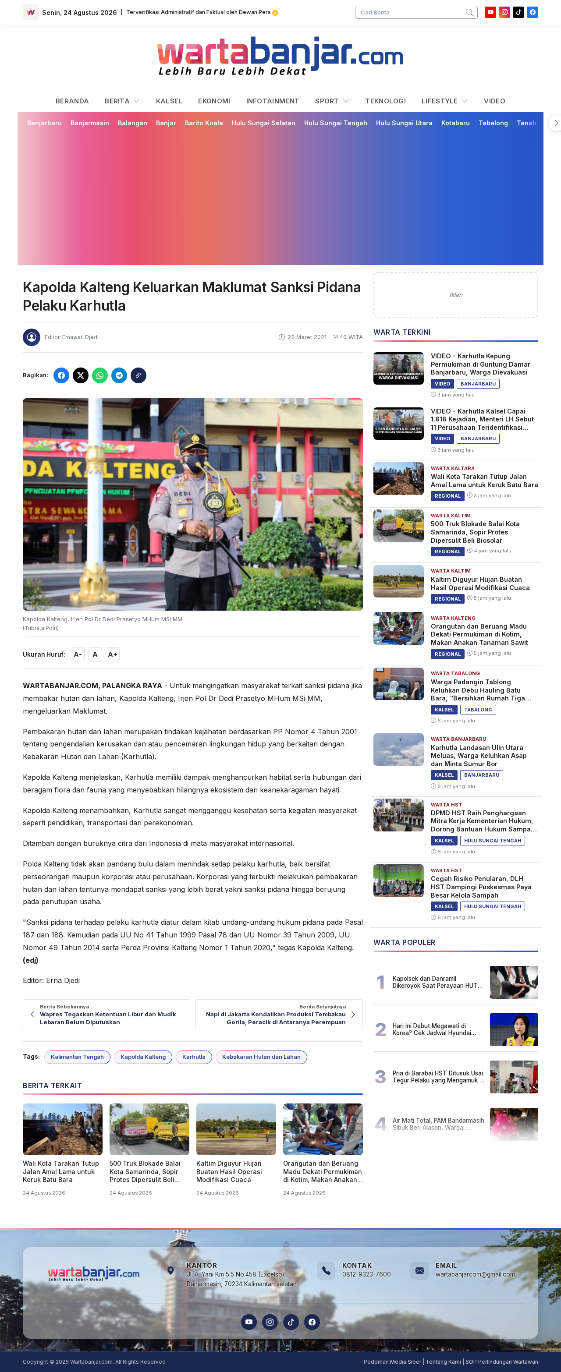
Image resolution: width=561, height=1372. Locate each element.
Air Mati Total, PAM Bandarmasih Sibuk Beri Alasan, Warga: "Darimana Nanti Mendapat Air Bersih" (438, 1124)
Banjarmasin (90, 123)
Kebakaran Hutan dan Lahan (261, 1057)
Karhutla (194, 1057)
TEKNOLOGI (385, 101)
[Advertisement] (280, 195)
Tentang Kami (443, 1361)
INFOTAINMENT (273, 101)
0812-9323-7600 (366, 1274)
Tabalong (493, 123)
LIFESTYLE (441, 101)
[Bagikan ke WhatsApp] (100, 375)
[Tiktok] (518, 12)
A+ (112, 654)
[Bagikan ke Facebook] (61, 375)
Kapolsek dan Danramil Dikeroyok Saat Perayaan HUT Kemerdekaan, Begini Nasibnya (436, 982)
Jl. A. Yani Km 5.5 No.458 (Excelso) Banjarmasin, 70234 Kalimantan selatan (242, 1279)
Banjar (166, 123)
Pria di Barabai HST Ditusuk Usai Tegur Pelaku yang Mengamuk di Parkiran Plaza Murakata (438, 1077)
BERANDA (72, 101)
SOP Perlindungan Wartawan (501, 1361)
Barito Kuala (204, 123)
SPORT (328, 101)
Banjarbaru (44, 123)
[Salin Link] (138, 375)
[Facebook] (532, 12)
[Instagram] (504, 12)
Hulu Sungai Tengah (335, 123)
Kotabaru (455, 123)
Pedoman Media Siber (392, 1361)
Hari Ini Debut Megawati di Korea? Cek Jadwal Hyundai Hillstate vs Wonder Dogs (432, 1029)
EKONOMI (214, 101)
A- (78, 654)
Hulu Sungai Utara (404, 123)
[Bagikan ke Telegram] (119, 375)
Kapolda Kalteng (143, 1057)
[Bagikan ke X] (81, 375)
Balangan (132, 123)
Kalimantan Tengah (77, 1057)
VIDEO (494, 101)
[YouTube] (490, 12)
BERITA (118, 101)
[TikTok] (291, 1322)
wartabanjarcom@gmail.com (475, 1274)
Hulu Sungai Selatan (263, 123)
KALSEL (169, 101)
